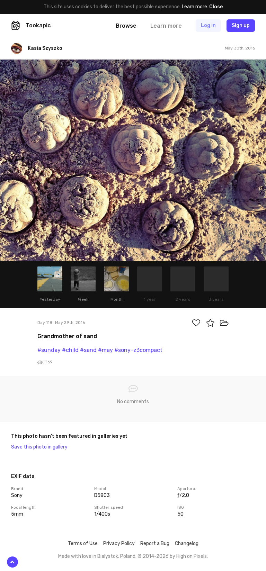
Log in (208, 25)
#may (105, 350)
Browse (126, 25)
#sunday (49, 350)
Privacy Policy (119, 543)
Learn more (194, 7)
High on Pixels (191, 556)
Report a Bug (154, 543)
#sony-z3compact (138, 350)
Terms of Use (83, 543)
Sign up (241, 25)
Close (216, 7)
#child (70, 350)
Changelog (186, 543)
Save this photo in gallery (39, 447)
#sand (88, 350)
